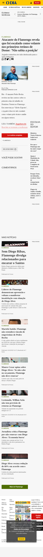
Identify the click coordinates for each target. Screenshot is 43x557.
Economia (5, 523)
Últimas (6, 14)
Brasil (3, 526)
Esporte (4, 517)
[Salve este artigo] (10, 60)
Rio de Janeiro (26, 7)
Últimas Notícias (14, 7)
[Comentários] (12, 60)
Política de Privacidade (21, 529)
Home (5, 7)
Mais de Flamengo (16, 487)
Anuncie (38, 540)
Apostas (12, 504)
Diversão (36, 7)
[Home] (11, 4)
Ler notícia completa (14, 135)
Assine (37, 3)
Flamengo (6, 37)
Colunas (4, 520)
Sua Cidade (12, 500)
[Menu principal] (3, 3)
